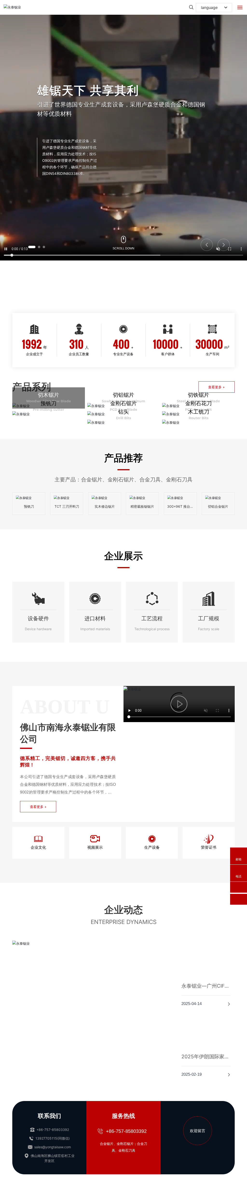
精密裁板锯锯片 (142, 506)
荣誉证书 (208, 848)
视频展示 (95, 848)
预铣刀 (48, 403)
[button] (31, 247)
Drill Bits (123, 418)
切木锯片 (48, 395)
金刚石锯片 (123, 403)
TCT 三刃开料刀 (67, 506)
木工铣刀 (198, 412)
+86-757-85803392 (52, 1069)
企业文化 (38, 848)
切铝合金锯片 (218, 506)
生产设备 (152, 848)
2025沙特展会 (39, 938)
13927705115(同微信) (52, 1078)
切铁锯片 (198, 395)
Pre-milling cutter (48, 409)
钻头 (123, 412)
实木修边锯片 (105, 506)
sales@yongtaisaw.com (52, 1087)
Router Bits (198, 418)
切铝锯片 (123, 395)
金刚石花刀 (198, 403)
